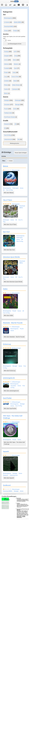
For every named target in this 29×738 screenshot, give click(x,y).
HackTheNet (7, 398)
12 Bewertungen (16, 382)
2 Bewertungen (16, 293)
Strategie (6, 100)
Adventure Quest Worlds (11, 257)
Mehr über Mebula (8, 192)
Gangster (6, 55)
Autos (14, 72)
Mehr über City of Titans (10, 224)
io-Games (6, 22)
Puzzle (6, 108)
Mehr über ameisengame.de (11, 390)
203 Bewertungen (16, 348)
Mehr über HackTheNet (10, 408)
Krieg (15, 55)
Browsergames (8, 18)
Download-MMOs (8, 26)
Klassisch (6, 124)
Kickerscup (7, 344)
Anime (6, 60)
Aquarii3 (6, 451)
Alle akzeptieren (6, 499)
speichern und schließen (6, 507)
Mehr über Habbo (8, 315)
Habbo (5, 289)
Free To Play (7, 135)
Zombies (6, 80)
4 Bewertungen (16, 326)
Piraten (6, 72)
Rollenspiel (18, 100)
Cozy (5, 76)
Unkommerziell (8, 139)
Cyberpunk (15, 89)
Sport (15, 68)
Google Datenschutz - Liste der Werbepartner (21, 516)
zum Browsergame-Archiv (14, 43)
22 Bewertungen (16, 402)
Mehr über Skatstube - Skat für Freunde (14, 336)
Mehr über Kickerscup (9, 370)
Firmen (6, 30)
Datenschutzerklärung (25, 518)
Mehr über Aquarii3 (9, 478)
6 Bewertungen (16, 422)
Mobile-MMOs (17, 22)
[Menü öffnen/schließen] (2, 5)
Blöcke (6, 93)
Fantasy (6, 51)
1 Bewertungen (16, 204)
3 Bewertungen (16, 170)
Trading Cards (8, 113)
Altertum (6, 64)
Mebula (5, 166)
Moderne (16, 64)
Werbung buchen (14, 143)
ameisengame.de (9, 378)
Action (15, 108)
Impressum (18, 518)
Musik (15, 80)
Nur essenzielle (6, 503)
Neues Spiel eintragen (21, 152)
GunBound (7, 485)
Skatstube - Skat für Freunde (13, 323)
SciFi (15, 51)
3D (5, 128)
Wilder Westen (16, 85)
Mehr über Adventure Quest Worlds (13, 281)
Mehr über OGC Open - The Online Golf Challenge (14, 443)
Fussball (6, 68)
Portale (15, 30)
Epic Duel (6, 232)
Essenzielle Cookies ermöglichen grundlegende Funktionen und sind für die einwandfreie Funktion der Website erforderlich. (23, 500)
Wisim (14, 60)
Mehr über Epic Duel (9, 249)
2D (15, 124)
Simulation (7, 104)
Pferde (6, 85)
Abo (19, 139)
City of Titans (7, 200)
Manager (17, 104)
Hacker (6, 89)
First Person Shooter (9, 117)
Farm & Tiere (15, 76)
